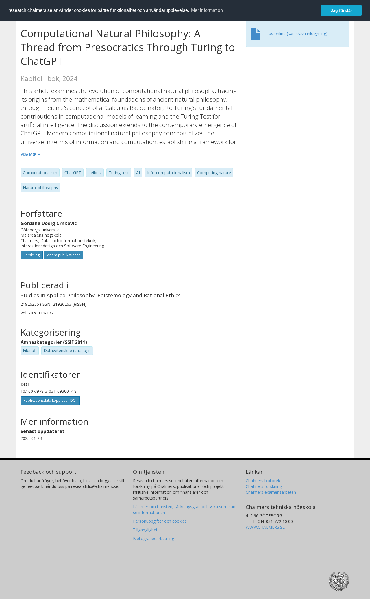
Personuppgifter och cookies (160, 521)
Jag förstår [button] (341, 10)
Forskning (32, 254)
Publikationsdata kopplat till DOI (50, 400)
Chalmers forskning (264, 486)
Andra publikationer (63, 254)
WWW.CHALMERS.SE (265, 527)
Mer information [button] (207, 10)
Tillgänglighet (145, 529)
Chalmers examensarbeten (271, 492)
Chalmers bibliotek (263, 480)
